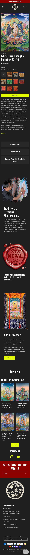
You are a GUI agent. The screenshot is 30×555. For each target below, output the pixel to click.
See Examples (9, 358)
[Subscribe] (25, 473)
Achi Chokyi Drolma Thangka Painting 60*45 (7, 435)
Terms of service (19, 551)
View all (15, 445)
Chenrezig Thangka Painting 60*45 (7, 404)
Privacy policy (12, 551)
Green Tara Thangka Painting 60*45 (22, 404)
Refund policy (24, 549)
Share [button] (3, 133)
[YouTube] (18, 457)
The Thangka (9, 549)
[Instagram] (12, 457)
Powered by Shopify (16, 549)
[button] (2, 7)
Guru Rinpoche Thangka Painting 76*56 (21, 435)
